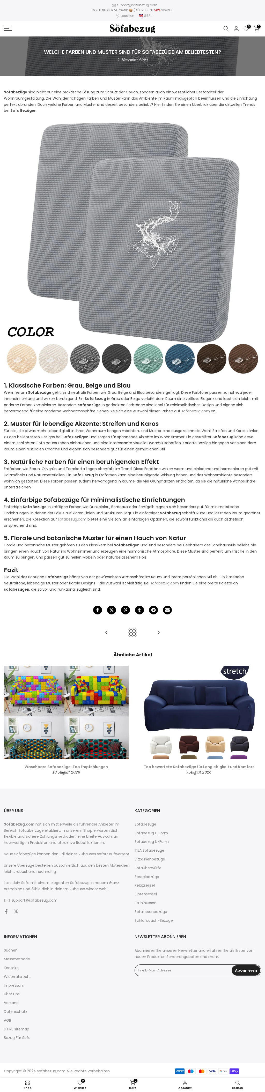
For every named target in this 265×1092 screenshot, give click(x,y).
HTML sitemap (16, 1029)
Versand (11, 1002)
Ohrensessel (146, 894)
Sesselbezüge (147, 876)
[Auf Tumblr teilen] (139, 610)
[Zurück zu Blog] (132, 632)
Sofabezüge (145, 824)
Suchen (11, 950)
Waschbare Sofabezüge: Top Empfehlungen (66, 766)
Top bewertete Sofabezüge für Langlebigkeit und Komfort (199, 766)
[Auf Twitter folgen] (16, 912)
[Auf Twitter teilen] (111, 610)
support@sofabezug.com (137, 5)
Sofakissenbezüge (151, 911)
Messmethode (17, 959)
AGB (7, 1020)
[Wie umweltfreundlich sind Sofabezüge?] (107, 632)
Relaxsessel (145, 885)
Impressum (14, 985)
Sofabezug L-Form (151, 833)
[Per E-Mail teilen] (167, 610)
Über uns (12, 994)
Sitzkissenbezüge (150, 859)
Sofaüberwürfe (148, 868)
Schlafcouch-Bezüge (154, 920)
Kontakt (11, 967)
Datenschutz (15, 1011)
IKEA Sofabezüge (149, 850)
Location (127, 15)
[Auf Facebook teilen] (97, 610)
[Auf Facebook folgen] (6, 912)
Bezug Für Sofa (17, 1037)
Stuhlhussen (146, 903)
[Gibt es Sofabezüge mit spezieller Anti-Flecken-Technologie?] (158, 632)
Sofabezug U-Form (152, 841)
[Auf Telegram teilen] (153, 610)
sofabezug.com (51, 1071)
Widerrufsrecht (17, 976)
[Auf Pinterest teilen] (125, 610)
